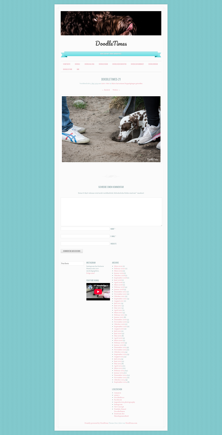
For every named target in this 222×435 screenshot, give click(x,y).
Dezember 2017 (120, 292)
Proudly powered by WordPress (96, 423)
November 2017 (120, 294)
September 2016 (120, 326)
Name (113, 228)
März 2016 (118, 340)
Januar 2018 (119, 289)
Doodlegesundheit (137, 64)
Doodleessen (103, 64)
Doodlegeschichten (119, 64)
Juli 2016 (117, 331)
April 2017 (118, 310)
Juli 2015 (117, 359)
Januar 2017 (118, 317)
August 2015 (119, 357)
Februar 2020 (119, 268)
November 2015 (120, 350)
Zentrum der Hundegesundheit (121, 415)
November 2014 (120, 377)
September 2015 (120, 354)
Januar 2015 (118, 373)
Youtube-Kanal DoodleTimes (120, 410)
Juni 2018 (118, 280)
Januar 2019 (119, 273)
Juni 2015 (117, 361)
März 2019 (118, 271)
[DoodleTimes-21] (111, 129)
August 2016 (119, 329)
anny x (116, 395)
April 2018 (118, 282)
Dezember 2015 (120, 347)
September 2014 (120, 382)
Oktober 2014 (119, 380)
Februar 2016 (119, 343)
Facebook (118, 400)
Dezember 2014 (120, 375)
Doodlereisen (153, 64)
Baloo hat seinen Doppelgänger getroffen (127, 84)
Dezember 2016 (120, 319)
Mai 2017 (117, 308)
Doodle (77, 64)
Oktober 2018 (119, 275)
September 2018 (120, 278)
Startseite (66, 64)
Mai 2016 (117, 336)
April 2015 (118, 366)
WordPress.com (131, 423)
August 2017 (119, 301)
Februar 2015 (119, 370)
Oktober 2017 (119, 296)
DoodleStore (67, 69)
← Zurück (106, 90)
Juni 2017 (117, 306)
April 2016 (118, 338)
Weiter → (116, 90)
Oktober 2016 (119, 324)
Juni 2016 (118, 333)
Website (113, 243)
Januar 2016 (119, 345)
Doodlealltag (89, 64)
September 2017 (120, 299)
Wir (78, 69)
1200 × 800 (105, 84)
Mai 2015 (117, 364)
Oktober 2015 (119, 352)
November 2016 (120, 322)
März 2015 (118, 368)
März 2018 (118, 285)
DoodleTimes (111, 43)
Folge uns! (90, 273)
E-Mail (113, 236)
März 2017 (118, 313)
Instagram (118, 404)
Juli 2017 (117, 303)
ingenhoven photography (124, 402)
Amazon (117, 393)
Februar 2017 (119, 315)
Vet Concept (119, 407)
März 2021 (118, 266)
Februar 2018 (119, 287)
